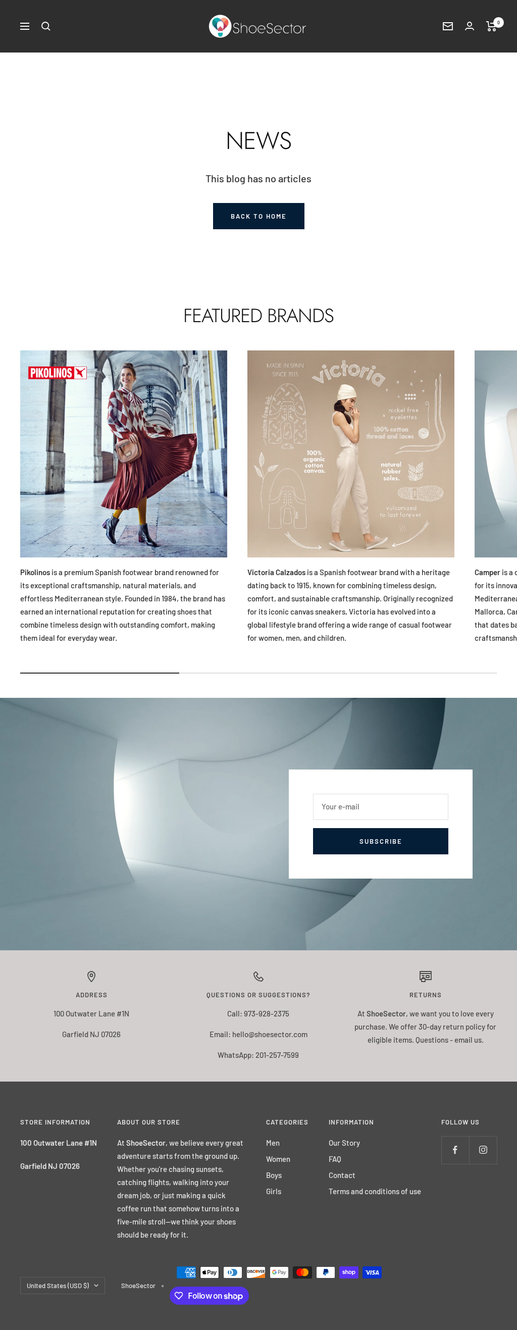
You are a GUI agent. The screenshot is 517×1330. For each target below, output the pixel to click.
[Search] (45, 26)
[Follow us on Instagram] (483, 1150)
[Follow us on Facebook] (455, 1150)
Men (273, 1142)
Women (278, 1158)
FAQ (335, 1158)
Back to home (259, 216)
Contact (342, 1175)
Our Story (344, 1142)
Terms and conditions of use (375, 1191)
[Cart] (491, 26)
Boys (274, 1175)
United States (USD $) (58, 1286)
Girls (273, 1191)
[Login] (469, 26)
